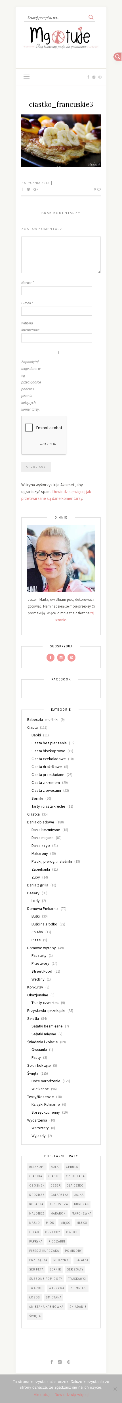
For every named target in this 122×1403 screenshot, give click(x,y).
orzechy (52, 1232)
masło (34, 1223)
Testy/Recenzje (40, 1096)
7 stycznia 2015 (35, 183)
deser (56, 1185)
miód (50, 1223)
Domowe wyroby (41, 947)
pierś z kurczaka (44, 1251)
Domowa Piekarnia (42, 908)
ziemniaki (78, 1288)
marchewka (82, 1213)
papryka (36, 1241)
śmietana (54, 1297)
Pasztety (39, 955)
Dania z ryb (40, 845)
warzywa (56, 1288)
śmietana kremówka (46, 1307)
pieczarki (57, 1241)
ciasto (54, 1176)
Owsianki (39, 1049)
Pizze (36, 939)
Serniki (37, 798)
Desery (33, 892)
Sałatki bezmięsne (47, 1026)
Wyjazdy (38, 1135)
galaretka (59, 1195)
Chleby (37, 931)
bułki (55, 1167)
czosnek (37, 1185)
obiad (34, 1232)
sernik (55, 1269)
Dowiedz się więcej (71, 1394)
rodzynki (61, 1260)
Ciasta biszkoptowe (48, 750)
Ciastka (33, 814)
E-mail (27, 303)
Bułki (35, 916)
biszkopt (37, 1167)
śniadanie (78, 1307)
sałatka (82, 1260)
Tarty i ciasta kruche (48, 806)
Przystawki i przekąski (46, 1010)
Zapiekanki (40, 869)
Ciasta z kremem (45, 782)
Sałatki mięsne (43, 1033)
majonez (37, 1213)
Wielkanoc (40, 1088)
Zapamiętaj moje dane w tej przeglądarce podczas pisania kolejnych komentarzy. (31, 385)
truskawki (77, 1279)
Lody (35, 900)
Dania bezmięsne (45, 829)
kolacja (36, 1204)
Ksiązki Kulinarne (45, 1104)
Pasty (36, 1057)
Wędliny (38, 979)
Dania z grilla (37, 885)
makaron (58, 1213)
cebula (72, 1167)
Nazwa (27, 282)
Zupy (35, 877)
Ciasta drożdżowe (46, 766)
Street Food (41, 971)
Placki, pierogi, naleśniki (51, 861)
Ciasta (32, 727)
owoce (72, 1232)
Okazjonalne (37, 995)
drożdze (37, 1195)
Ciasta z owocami (46, 790)
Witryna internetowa (30, 326)
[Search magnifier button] (91, 17)
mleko (82, 1223)
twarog (36, 1288)
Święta (32, 1073)
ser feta (36, 1269)
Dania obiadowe (40, 822)
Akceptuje (43, 1394)
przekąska (38, 1260)
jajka (79, 1195)
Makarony (39, 853)
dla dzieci (76, 1185)
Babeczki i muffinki (42, 719)
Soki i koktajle (39, 1065)
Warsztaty (40, 1127)
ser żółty (75, 1269)
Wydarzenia (37, 1120)
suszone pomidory (45, 1279)
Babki (36, 735)
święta (35, 1316)
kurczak (81, 1204)
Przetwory (40, 963)
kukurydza (58, 1204)
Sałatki (33, 1018)
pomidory (73, 1251)
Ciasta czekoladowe (48, 758)
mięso (65, 1223)
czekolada (75, 1176)
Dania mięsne (42, 837)
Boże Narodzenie (45, 1080)
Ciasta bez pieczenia (49, 742)
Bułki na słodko (44, 924)
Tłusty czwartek (45, 1002)
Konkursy (35, 987)
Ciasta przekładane (47, 774)
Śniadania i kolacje (42, 1041)
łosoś (34, 1297)
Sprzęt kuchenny (45, 1112)
